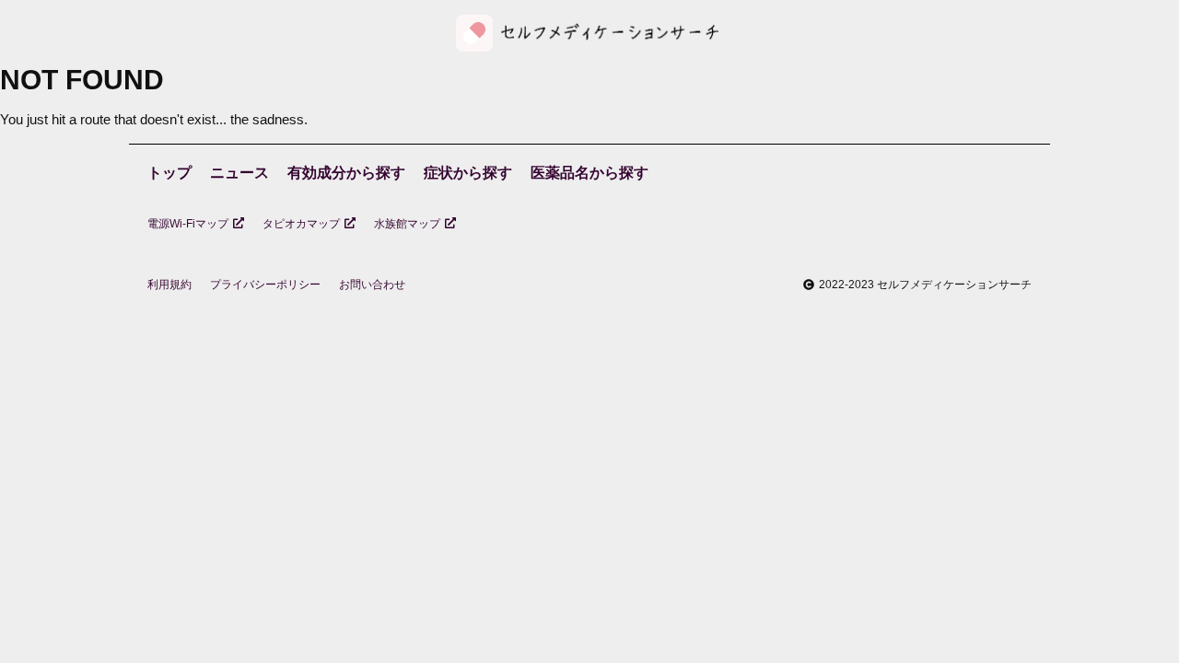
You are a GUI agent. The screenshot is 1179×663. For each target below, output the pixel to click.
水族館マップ (407, 223)
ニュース (239, 172)
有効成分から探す (346, 172)
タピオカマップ (301, 223)
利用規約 (169, 284)
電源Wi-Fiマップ (187, 223)
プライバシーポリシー (265, 284)
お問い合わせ (372, 284)
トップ (169, 172)
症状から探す (468, 172)
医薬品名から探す (589, 172)
